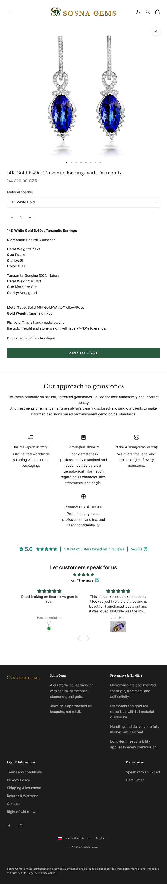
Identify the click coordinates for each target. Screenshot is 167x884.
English (100, 838)
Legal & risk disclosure (42, 873)
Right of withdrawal (22, 811)
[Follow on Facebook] (9, 825)
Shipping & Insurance (24, 788)
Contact (13, 803)
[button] (80, 638)
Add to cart (83, 353)
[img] (83, 574)
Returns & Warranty (22, 796)
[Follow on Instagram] (20, 825)
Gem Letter (135, 780)
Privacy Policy (18, 780)
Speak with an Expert (143, 772)
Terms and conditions (24, 772)
